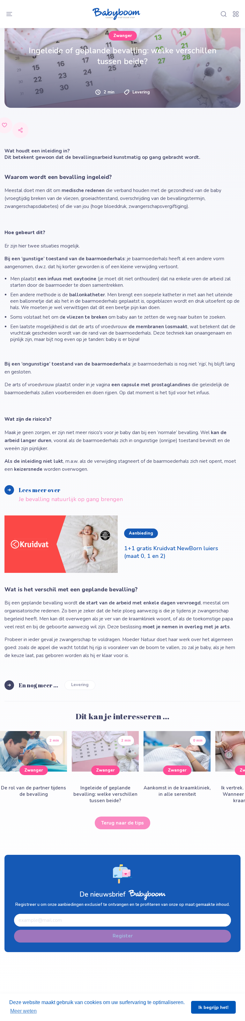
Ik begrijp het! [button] (213, 1007)
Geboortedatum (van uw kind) (54, 10)
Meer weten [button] (23, 1011)
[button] (122, 61)
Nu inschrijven (123, 121)
